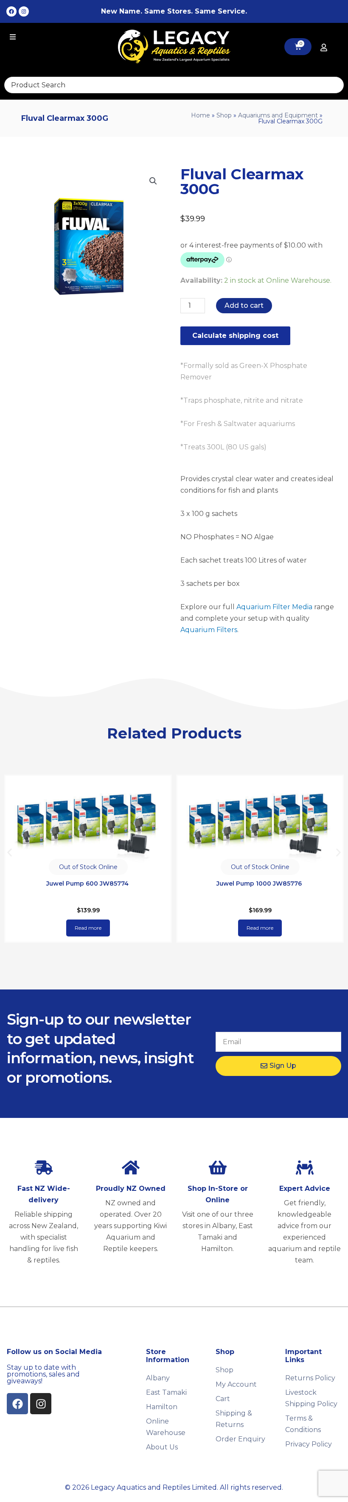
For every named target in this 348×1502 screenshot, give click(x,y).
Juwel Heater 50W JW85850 (259, 883)
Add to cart (244, 305)
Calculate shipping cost (235, 336)
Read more (88, 928)
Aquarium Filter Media (274, 607)
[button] (153, 181)
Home (200, 115)
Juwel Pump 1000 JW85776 (87, 883)
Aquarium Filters (208, 630)
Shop (224, 115)
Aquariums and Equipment (278, 115)
